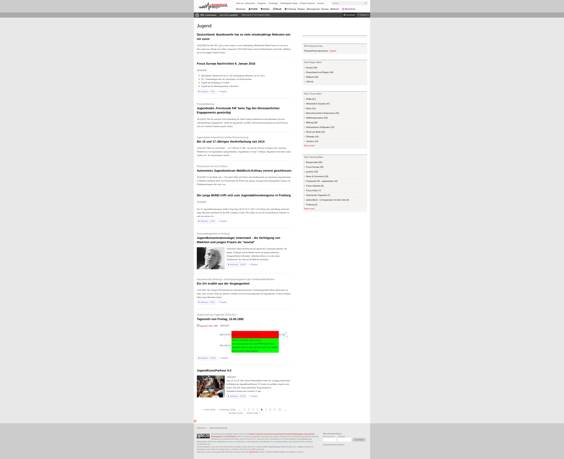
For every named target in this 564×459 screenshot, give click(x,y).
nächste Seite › (236, 413)
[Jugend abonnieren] (195, 421)
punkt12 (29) (315, 172)
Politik (254, 9)
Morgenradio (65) (320, 163)
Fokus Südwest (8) (318, 186)
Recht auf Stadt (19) (318, 132)
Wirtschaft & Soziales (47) (322, 104)
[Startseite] (217, 7)
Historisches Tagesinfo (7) (323, 195)
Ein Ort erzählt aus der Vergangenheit (236, 281)
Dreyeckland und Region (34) (325, 73)
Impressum (201, 428)
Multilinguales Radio (288, 3)
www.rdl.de (253, 452)
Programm (261, 3)
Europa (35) (315, 68)
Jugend (332, 51)
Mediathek (350, 9)
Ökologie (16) (316, 137)
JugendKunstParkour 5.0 (214, 370)
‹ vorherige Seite (226, 409)
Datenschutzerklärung (218, 428)
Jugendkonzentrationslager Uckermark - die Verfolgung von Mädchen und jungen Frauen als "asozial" (238, 238)
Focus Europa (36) (318, 167)
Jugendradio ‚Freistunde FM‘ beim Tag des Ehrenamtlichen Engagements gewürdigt (238, 108)
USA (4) (312, 82)
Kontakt (320, 3)
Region (301, 9)
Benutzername (329, 436)
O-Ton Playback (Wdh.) (261, 15)
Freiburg (291, 9)
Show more (309, 145)
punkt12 (233, 15)
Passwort (341, 436)
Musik (279, 9)
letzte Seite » (253, 413)
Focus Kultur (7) (316, 191)
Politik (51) (313, 99)
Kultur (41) (313, 109)
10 (279, 409)
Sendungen (273, 3)
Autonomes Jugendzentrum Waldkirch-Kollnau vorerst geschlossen (244, 168)
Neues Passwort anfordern (333, 445)
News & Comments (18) (322, 177)
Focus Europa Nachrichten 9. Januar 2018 (226, 63)
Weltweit (334, 9)
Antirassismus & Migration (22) (327, 128)
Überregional (313, 9)
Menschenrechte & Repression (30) (330, 114)
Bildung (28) (315, 123)
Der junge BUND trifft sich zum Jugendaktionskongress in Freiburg (244, 195)
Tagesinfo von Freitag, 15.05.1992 (220, 317)
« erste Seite (208, 409)
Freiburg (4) (315, 205)
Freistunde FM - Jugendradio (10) (327, 181)
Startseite (240, 9)
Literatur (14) (316, 142)
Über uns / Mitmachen (245, 3)
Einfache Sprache (307, 3)
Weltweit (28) (316, 77)
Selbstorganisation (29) (325, 118)
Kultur (266, 9)
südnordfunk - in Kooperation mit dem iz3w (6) (333, 200)
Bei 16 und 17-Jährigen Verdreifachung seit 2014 (231, 139)
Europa (325, 9)
